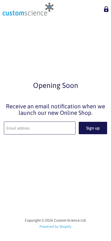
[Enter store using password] (106, 9)
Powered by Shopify (55, 226)
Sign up (93, 128)
